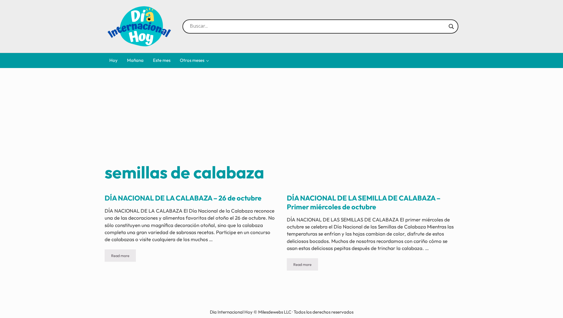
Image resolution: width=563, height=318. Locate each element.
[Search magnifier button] (451, 26)
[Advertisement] (281, 117)
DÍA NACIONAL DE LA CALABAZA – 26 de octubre (183, 198)
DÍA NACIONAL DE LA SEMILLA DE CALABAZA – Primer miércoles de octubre (363, 202)
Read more (123, 256)
